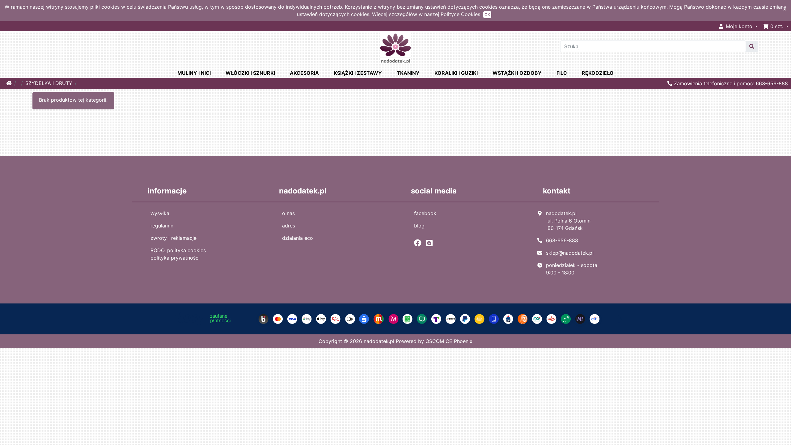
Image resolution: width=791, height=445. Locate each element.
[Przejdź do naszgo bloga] (431, 243)
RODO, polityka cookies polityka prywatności (178, 254)
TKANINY (408, 73)
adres (288, 225)
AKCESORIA (304, 73)
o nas (288, 213)
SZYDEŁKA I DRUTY (48, 83)
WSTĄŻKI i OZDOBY (517, 73)
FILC (561, 73)
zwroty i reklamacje (173, 238)
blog (419, 225)
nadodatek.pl (379, 341)
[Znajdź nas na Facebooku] (419, 243)
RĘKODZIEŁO (598, 73)
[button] (775, 26)
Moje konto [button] (739, 26)
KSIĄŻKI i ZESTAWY (358, 73)
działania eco (297, 238)
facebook (425, 213)
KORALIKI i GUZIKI (456, 73)
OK (487, 14)
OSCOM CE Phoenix (448, 341)
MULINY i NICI (194, 73)
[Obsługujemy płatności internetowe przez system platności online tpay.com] (396, 319)
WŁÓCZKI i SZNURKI (250, 73)
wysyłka (159, 213)
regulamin (161, 225)
